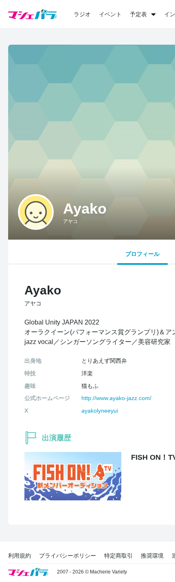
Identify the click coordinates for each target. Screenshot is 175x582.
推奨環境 (152, 555)
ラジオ (82, 14)
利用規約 (19, 555)
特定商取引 (118, 555)
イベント (110, 14)
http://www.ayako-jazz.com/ (116, 398)
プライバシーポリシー (67, 555)
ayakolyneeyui (99, 410)
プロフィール (142, 254)
